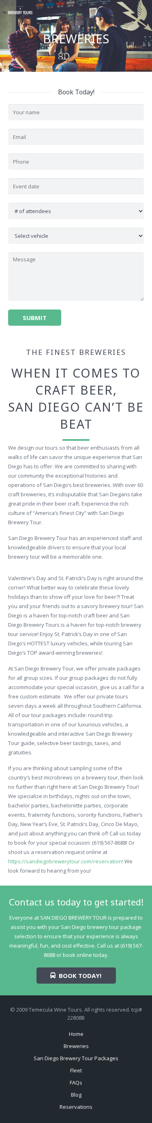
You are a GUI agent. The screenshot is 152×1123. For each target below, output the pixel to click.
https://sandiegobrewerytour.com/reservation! (65, 861)
